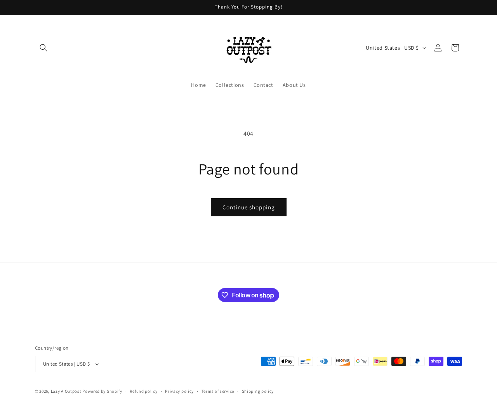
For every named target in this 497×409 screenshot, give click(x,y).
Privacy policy (179, 391)
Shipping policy (258, 391)
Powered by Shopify (102, 391)
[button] (43, 47)
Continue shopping (248, 207)
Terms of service (218, 391)
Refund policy (143, 391)
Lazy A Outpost (66, 391)
